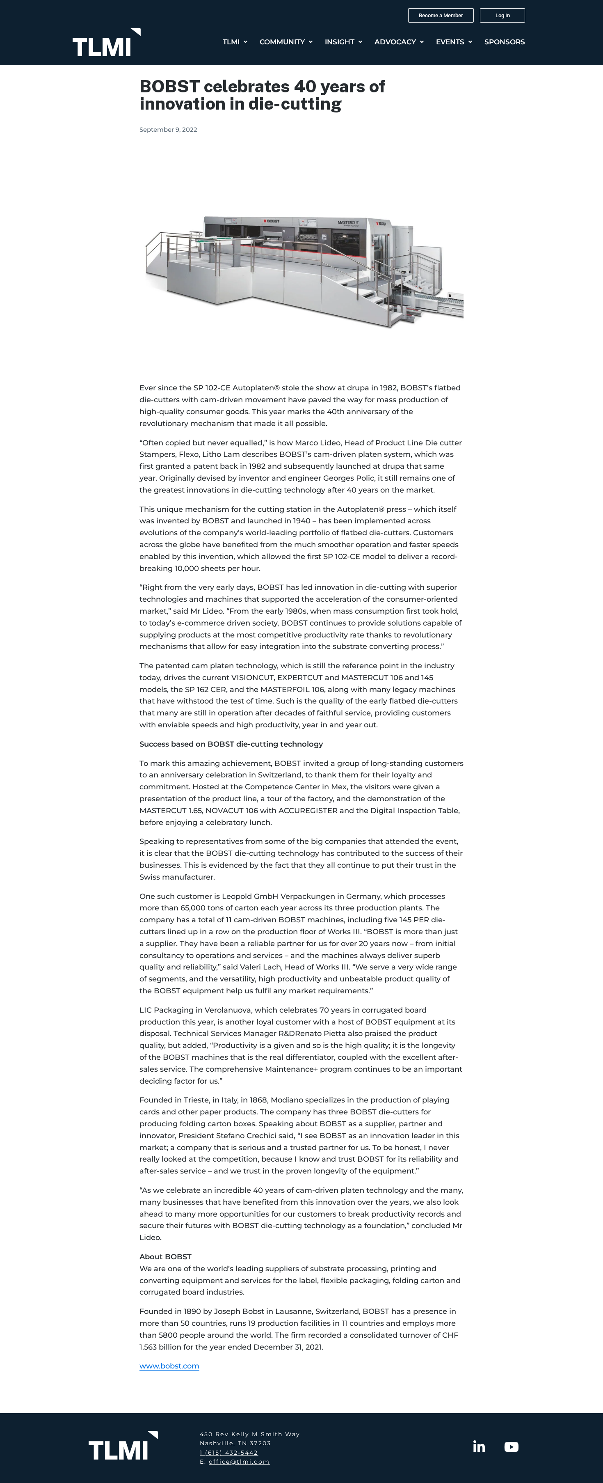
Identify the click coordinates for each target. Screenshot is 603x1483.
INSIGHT (339, 42)
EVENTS (450, 42)
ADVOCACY (395, 42)
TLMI (231, 42)
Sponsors (504, 42)
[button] (235, 42)
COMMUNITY (282, 42)
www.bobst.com (169, 1366)
